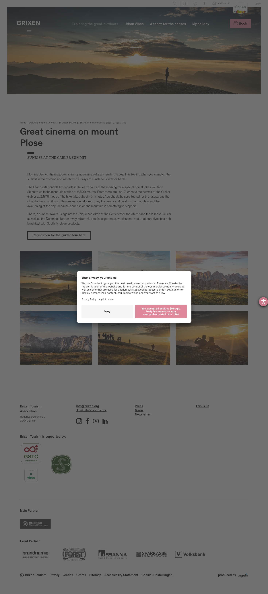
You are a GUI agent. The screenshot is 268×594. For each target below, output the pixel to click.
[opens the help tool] (263, 301)
